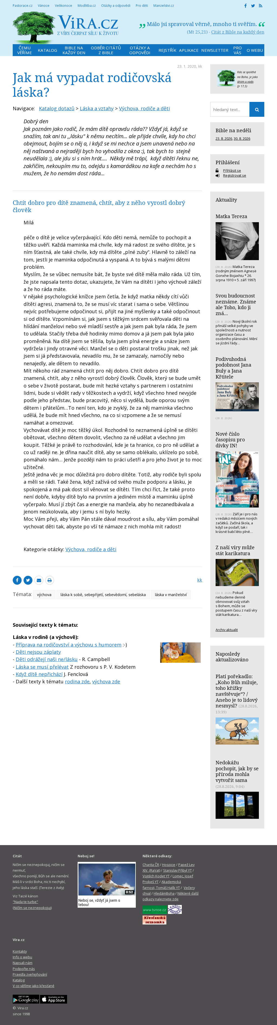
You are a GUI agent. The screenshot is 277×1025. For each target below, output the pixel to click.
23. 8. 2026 (224, 138)
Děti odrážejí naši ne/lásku (47, 659)
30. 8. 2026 (242, 138)
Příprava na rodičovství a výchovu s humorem (68, 644)
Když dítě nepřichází (39, 674)
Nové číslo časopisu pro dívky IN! (230, 440)
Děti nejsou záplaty (38, 652)
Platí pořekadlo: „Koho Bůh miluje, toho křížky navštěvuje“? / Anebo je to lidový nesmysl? (237, 691)
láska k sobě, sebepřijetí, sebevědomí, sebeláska (103, 594)
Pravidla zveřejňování (30, 974)
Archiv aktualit (227, 629)
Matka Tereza (231, 216)
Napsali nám (22, 962)
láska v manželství (171, 594)
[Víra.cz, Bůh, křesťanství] (66, 27)
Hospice (168, 864)
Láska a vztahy (97, 108)
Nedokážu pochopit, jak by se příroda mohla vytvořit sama (237, 771)
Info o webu (22, 957)
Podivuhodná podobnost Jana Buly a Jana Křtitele (233, 368)
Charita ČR (151, 864)
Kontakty (20, 951)
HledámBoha (164, 893)
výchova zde (106, 681)
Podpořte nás (24, 968)
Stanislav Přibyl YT (177, 870)
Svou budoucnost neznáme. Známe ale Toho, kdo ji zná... (236, 304)
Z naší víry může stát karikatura (235, 550)
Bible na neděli (233, 130)
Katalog (19, 980)
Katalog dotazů (56, 108)
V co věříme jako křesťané (33, 985)
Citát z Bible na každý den (237, 32)
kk (200, 66)
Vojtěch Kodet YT (156, 876)
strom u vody (245, 81)
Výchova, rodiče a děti (144, 108)
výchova (44, 594)
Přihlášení (228, 162)
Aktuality (226, 199)
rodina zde (77, 681)
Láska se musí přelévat (42, 667)
